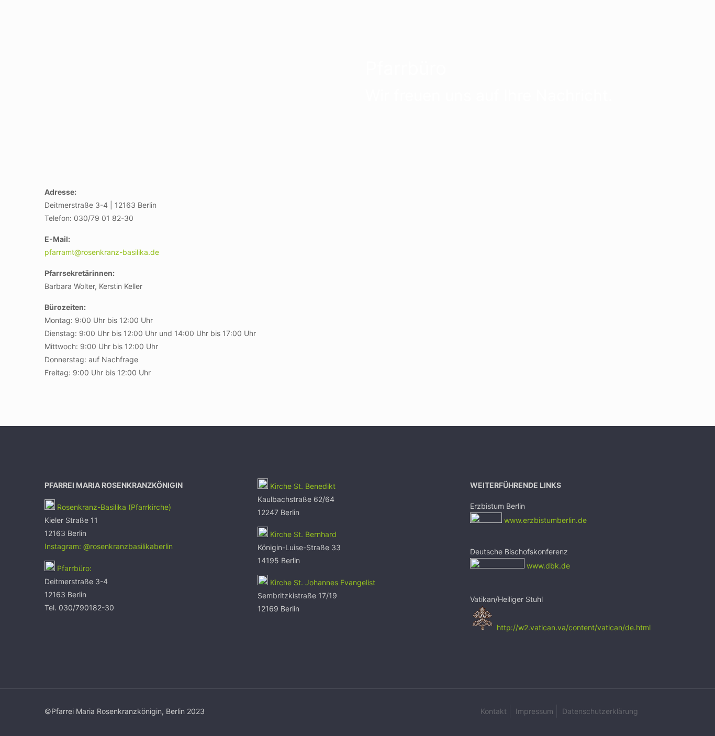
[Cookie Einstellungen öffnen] (23, 722)
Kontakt (494, 711)
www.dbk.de (548, 565)
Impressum (534, 711)
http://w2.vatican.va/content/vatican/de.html (574, 627)
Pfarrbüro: (73, 568)
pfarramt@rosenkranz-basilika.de (102, 252)
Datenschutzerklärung (600, 711)
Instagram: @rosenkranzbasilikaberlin (108, 546)
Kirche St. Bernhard (302, 534)
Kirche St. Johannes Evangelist (322, 582)
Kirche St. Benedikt (303, 486)
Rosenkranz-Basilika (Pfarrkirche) (113, 507)
